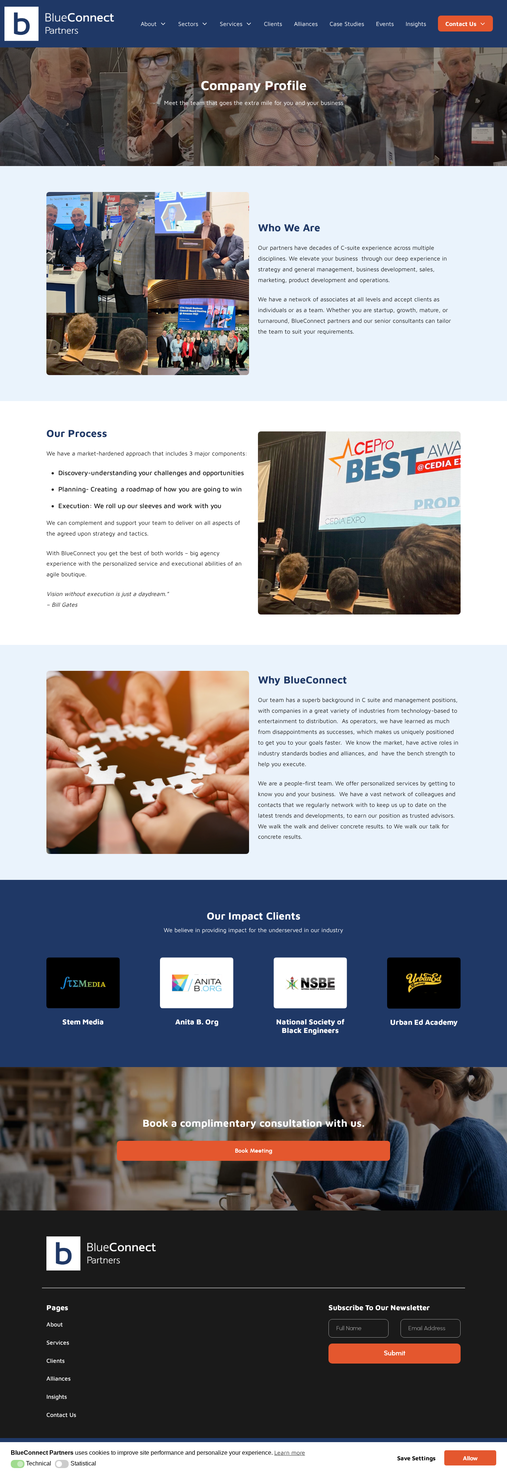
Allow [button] (470, 1458)
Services (57, 1342)
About (149, 23)
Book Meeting (253, 1151)
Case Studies (347, 23)
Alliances (306, 23)
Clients (273, 23)
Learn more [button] (289, 1452)
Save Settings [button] (416, 1458)
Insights (416, 23)
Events (385, 23)
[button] (17, 1464)
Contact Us (61, 1414)
